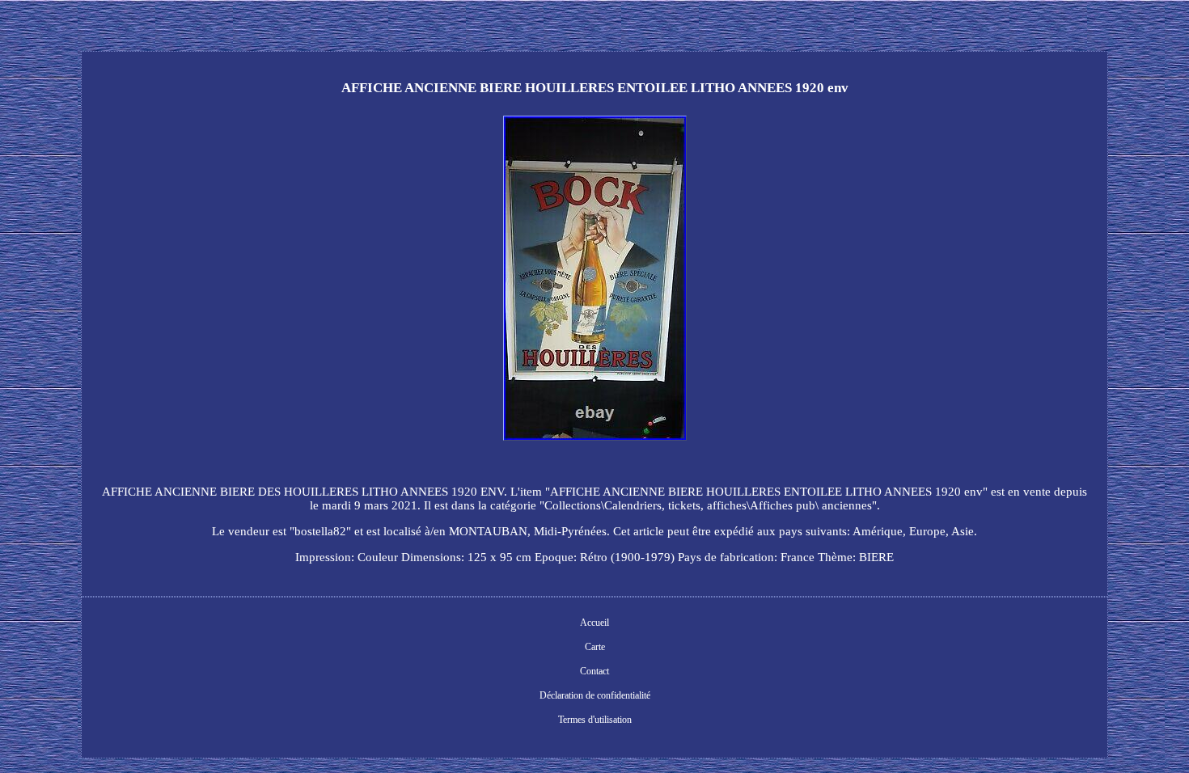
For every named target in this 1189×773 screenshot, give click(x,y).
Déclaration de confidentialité (594, 695)
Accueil (594, 622)
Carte (595, 647)
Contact (594, 671)
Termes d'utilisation (595, 719)
